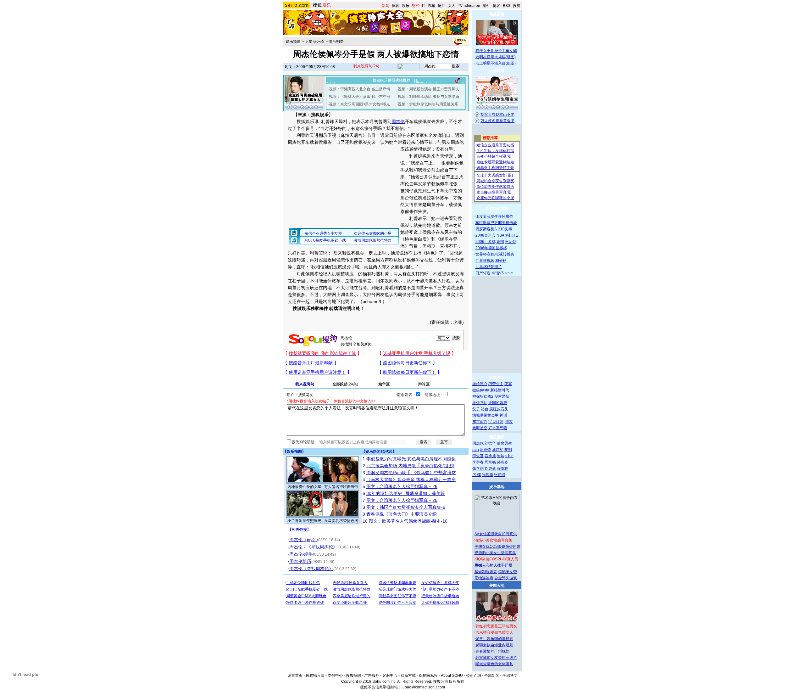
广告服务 (371, 675)
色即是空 (479, 428)
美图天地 (496, 585)
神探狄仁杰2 (482, 396)
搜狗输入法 (315, 675)
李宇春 (478, 462)
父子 (476, 409)
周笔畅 (490, 462)
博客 (496, 5)
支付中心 (335, 675)
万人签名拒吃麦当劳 (341, 487)
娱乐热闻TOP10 (378, 451)
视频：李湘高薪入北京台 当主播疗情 (359, 89)
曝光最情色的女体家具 (494, 664)
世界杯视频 (484, 260)
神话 (503, 415)
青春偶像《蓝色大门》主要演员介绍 (401, 514)
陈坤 (500, 456)
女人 (451, 5)
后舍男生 (504, 443)
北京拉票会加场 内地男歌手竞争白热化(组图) (410, 465)
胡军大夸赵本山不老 (497, 114)
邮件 (486, 5)
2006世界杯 (485, 241)
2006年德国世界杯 (491, 248)
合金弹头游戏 (505, 578)
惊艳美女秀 (507, 571)
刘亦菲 (490, 468)
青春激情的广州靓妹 (492, 651)
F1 (516, 235)
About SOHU (452, 675)
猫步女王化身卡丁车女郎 (496, 50)
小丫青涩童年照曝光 (304, 521)
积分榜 (501, 260)
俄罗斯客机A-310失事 (493, 229)
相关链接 (299, 529)
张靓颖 (487, 475)
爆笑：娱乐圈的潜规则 (494, 639)
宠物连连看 (484, 578)
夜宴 (508, 384)
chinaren (472, 5)
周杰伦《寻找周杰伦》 (311, 568)
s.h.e (509, 273)
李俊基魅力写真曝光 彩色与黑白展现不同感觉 (411, 458)
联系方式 (408, 675)
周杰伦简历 (300, 561)
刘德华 (490, 443)
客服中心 (389, 675)
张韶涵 (499, 475)
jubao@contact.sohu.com (423, 687)
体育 (395, 5)
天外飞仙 (479, 403)
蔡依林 (502, 468)
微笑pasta (481, 390)
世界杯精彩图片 (488, 267)
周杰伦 (398, 121)
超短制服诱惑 (486, 571)
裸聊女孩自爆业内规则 (494, 645)
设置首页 (295, 675)
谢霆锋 (485, 449)
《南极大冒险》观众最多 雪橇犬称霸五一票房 (411, 479)
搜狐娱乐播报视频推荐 (391, 80)
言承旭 (490, 456)
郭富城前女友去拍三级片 (496, 657)
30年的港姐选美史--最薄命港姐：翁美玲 (405, 493)
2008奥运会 (485, 235)
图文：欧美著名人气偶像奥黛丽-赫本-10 (408, 521)
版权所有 (456, 681)
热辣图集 (496, 14)
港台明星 (336, 41)
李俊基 (478, 456)
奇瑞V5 (497, 273)
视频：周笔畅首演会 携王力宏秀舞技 (428, 89)
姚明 (500, 241)
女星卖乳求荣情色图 (341, 521)
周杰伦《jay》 (303, 539)
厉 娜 (476, 475)
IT (423, 5)
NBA (500, 235)
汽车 (431, 5)
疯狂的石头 (498, 409)
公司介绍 (473, 675)
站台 (484, 409)
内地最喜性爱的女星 (304, 487)
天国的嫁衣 (497, 403)
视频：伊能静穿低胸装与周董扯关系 (428, 104)
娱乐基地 (496, 487)
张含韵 (478, 468)
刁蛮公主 (495, 384)
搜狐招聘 (353, 675)
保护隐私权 (428, 675)
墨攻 (509, 421)
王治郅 (510, 241)
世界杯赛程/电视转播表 (494, 254)
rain (475, 449)
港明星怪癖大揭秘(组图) (495, 57)
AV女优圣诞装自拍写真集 (496, 534)
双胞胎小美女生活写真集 (495, 553)
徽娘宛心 (479, 384)
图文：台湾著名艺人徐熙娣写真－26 (401, 486)
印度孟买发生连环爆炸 (494, 216)
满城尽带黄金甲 (485, 415)
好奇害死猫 (497, 428)
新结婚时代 (499, 390)
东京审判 (479, 421)
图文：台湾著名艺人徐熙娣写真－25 (401, 500)
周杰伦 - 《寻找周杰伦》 (313, 546)
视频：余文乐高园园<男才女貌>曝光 (359, 104)
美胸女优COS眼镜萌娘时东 (497, 546)
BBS (506, 5)
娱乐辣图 (294, 451)
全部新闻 (491, 675)
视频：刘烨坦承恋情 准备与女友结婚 (428, 96)
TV (460, 5)
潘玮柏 (497, 449)
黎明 (508, 449)
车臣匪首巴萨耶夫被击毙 (496, 223)
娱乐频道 (293, 41)
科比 (509, 235)
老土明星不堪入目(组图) (495, 63)
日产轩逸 (483, 273)
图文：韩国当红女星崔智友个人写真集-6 (405, 507)
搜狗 (516, 5)
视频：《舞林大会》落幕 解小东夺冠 (359, 96)
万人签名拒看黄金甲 (497, 121)
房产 (441, 5)
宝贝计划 (495, 421)
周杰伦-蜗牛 (301, 554)
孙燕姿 (502, 462)
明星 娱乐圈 (315, 41)
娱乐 (405, 5)
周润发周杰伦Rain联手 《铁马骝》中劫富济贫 (411, 472)
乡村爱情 (501, 396)
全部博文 (510, 675)
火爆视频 (496, 71)
